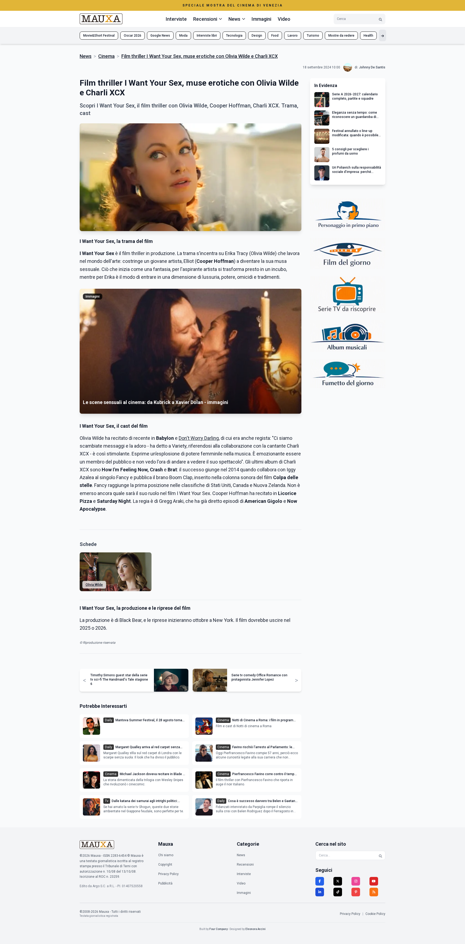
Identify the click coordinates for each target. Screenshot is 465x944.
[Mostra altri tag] (382, 35)
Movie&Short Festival (99, 35)
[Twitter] (337, 881)
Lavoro (293, 35)
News (85, 56)
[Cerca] (380, 19)
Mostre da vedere (341, 35)
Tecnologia (234, 35)
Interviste (176, 19)
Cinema (106, 56)
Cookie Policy (375, 914)
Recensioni (245, 864)
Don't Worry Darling (199, 438)
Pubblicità (165, 883)
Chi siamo (165, 855)
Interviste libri (207, 35)
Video (284, 19)
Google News (160, 35)
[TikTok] (337, 892)
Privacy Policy (168, 874)
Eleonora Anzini (255, 929)
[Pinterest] (355, 892)
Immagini (261, 19)
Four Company (218, 929)
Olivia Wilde (94, 585)
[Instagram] (355, 881)
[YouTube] (373, 881)
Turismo (313, 35)
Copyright (165, 864)
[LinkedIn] (319, 892)
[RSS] (373, 892)
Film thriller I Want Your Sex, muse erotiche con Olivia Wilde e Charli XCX (199, 56)
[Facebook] (319, 881)
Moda (183, 35)
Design (257, 35)
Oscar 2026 (132, 35)
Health (368, 35)
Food (275, 35)
